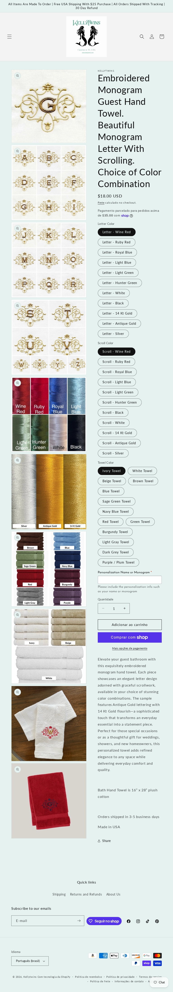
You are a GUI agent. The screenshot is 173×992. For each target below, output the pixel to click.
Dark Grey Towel (115, 552)
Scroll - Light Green (118, 392)
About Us (113, 894)
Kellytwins (30, 976)
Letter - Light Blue (116, 262)
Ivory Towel (111, 471)
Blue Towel (111, 491)
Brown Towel (143, 481)
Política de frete (100, 981)
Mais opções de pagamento (129, 648)
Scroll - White (113, 423)
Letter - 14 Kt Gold (117, 313)
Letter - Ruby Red (116, 242)
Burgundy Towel (115, 532)
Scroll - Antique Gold (119, 443)
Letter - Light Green (118, 273)
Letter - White (113, 293)
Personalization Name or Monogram (125, 572)
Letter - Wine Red (116, 232)
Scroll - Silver (113, 453)
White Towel (142, 471)
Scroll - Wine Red (116, 351)
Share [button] (106, 841)
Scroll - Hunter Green (119, 402)
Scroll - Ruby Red (116, 362)
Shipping (59, 894)
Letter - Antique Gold (119, 323)
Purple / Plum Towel (118, 562)
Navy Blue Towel (115, 511)
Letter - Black (113, 303)
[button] (9, 37)
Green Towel (140, 522)
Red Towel (110, 522)
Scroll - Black (113, 412)
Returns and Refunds (86, 894)
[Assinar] (79, 920)
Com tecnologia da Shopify (54, 976)
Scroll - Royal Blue (117, 372)
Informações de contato (129, 981)
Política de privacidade (120, 976)
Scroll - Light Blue (116, 382)
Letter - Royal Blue (117, 252)
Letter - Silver (113, 334)
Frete (101, 202)
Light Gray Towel (115, 542)
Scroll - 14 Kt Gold (117, 433)
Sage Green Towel (116, 501)
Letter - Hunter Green (119, 283)
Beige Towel (111, 481)
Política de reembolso (88, 976)
